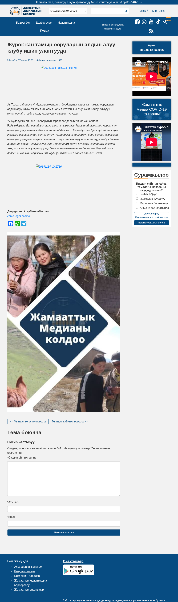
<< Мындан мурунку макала (28, 421)
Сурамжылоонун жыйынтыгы (151, 217)
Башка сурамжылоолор (151, 222)
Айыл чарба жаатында (154, 207)
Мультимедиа (66, 22)
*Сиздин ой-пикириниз (21, 457)
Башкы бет (23, 22)
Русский (143, 10)
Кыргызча (158, 10)
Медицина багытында (154, 203)
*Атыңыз (12, 502)
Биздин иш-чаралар (27, 575)
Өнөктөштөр (73, 561)
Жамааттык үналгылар (29, 589)
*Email (11, 516)
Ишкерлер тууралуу (152, 198)
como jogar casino (18, 216)
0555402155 (134, 2)
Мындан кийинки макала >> (69, 421)
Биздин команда (24, 571)
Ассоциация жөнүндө (28, 566)
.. (8, 160)
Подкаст (45, 30)
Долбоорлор (44, 22)
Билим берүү (148, 194)
